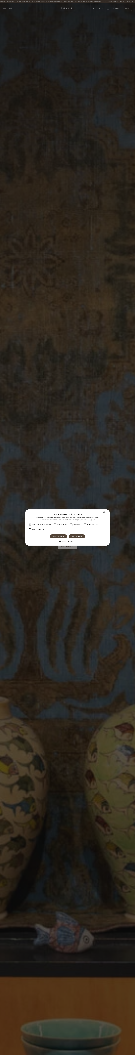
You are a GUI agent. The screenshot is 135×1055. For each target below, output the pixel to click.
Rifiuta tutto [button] (77, 536)
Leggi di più (92, 520)
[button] (67, 541)
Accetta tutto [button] (58, 536)
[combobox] (104, 512)
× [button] (107, 512)
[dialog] (67, 527)
